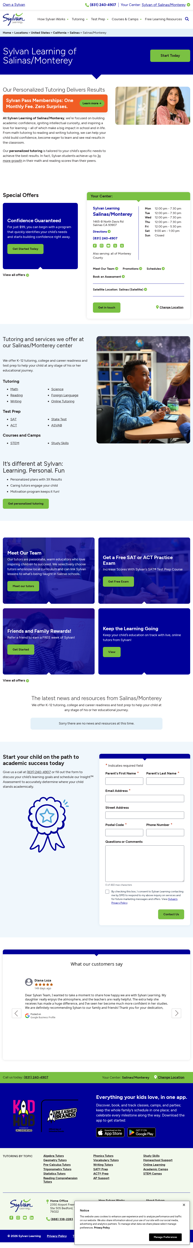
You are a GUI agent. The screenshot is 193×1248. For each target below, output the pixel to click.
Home (7, 32)
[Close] (184, 1205)
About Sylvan (155, 1200)
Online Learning (154, 1164)
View (111, 652)
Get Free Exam (118, 581)
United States (40, 32)
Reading (16, 395)
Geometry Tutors (55, 1160)
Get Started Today (25, 249)
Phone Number (159, 824)
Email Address (118, 790)
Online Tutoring (62, 401)
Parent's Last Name (162, 773)
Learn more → (92, 103)
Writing (15, 401)
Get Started (21, 649)
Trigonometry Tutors (57, 1169)
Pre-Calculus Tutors (56, 1164)
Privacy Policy (102, 1227)
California (60, 32)
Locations (21, 32)
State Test (59, 419)
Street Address (117, 807)
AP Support (101, 1178)
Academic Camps (155, 1169)
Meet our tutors (23, 586)
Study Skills (60, 443)
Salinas (75, 32)
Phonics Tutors (103, 1156)
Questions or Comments (123, 842)
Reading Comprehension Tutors (60, 1179)
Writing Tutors (103, 1164)
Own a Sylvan (14, 4)
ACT (13, 425)
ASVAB (56, 425)
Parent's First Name (122, 773)
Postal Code (116, 824)
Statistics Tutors (54, 1173)
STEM (14, 443)
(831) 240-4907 (105, 238)
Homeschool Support (157, 1160)
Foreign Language (64, 395)
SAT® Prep (100, 1169)
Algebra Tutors (53, 1156)
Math (14, 389)
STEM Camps (152, 1173)
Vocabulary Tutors (106, 1160)
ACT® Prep (101, 1173)
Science (57, 389)
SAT (13, 419)
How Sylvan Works (112, 1200)
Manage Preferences (165, 1237)
